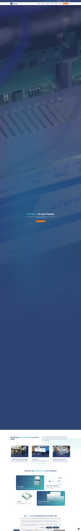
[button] (70, 3)
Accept (49, 527)
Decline (56, 527)
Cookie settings (42, 527)
